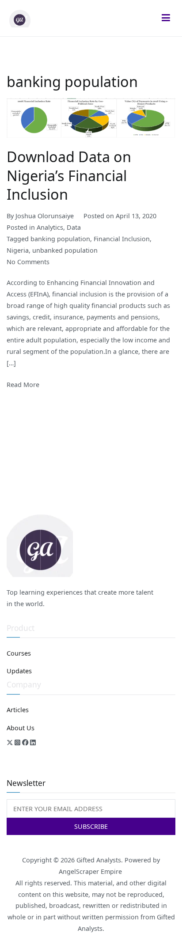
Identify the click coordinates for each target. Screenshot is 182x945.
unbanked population (65, 250)
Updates (19, 671)
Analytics (50, 227)
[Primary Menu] (166, 18)
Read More (23, 384)
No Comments (28, 262)
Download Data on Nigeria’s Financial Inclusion (69, 175)
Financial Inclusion (122, 239)
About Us (20, 728)
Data (74, 227)
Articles (18, 710)
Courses (19, 653)
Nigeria (18, 250)
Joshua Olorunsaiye (44, 216)
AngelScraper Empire (91, 871)
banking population (60, 239)
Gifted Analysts (98, 860)
